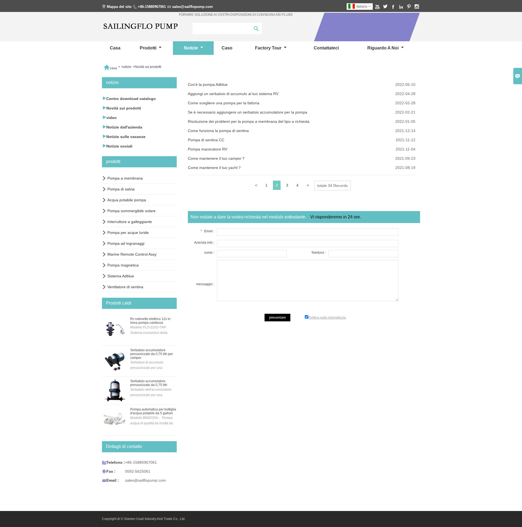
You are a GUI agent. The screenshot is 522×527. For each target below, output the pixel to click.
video (109, 117)
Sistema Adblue (120, 276)
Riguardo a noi (383, 48)
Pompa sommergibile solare (131, 211)
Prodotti (148, 48)
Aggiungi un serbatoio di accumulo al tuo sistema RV (233, 94)
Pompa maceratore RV (207, 149)
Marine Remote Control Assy (132, 254)
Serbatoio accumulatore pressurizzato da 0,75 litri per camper (151, 354)
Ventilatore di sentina (125, 287)
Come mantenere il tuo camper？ (216, 158)
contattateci (326, 48)
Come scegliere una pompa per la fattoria (223, 103)
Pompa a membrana (125, 178)
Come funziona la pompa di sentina (218, 130)
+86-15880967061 (152, 7)
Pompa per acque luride (128, 232)
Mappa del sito (119, 7)
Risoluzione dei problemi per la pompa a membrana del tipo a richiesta (248, 121)
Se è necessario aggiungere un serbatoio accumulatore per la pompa (247, 112)
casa (115, 48)
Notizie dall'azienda (122, 127)
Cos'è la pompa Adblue (208, 84)
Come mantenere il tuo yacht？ (214, 167)
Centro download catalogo (129, 98)
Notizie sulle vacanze (123, 136)
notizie (191, 48)
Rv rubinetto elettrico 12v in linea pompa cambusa (150, 321)
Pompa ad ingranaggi (125, 243)
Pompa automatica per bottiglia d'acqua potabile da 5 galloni (153, 411)
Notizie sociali (117, 146)
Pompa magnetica (123, 265)
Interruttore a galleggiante (129, 221)
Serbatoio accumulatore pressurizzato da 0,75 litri (148, 383)
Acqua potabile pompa (126, 200)
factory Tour (268, 48)
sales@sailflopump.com (192, 7)
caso (227, 48)
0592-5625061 (137, 471)
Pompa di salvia (121, 189)
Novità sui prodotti (121, 108)
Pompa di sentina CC (206, 140)
